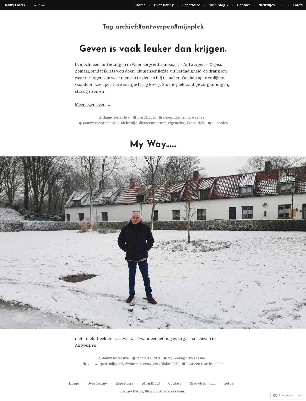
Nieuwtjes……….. (271, 5)
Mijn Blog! (217, 5)
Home (141, 5)
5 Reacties (220, 123)
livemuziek (195, 123)
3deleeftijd (128, 123)
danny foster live (116, 117)
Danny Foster (14, 5)
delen (167, 117)
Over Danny (164, 5)
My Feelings (177, 358)
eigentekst (176, 123)
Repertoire (191, 5)
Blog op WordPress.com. (165, 391)
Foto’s (298, 5)
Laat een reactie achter (204, 364)
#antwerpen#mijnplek (101, 123)
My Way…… (153, 144)
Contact (243, 5)
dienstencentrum (152, 123)
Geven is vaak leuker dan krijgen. (153, 49)
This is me (182, 117)
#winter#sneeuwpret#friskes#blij (152, 364)
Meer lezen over (90, 105)
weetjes (198, 117)
